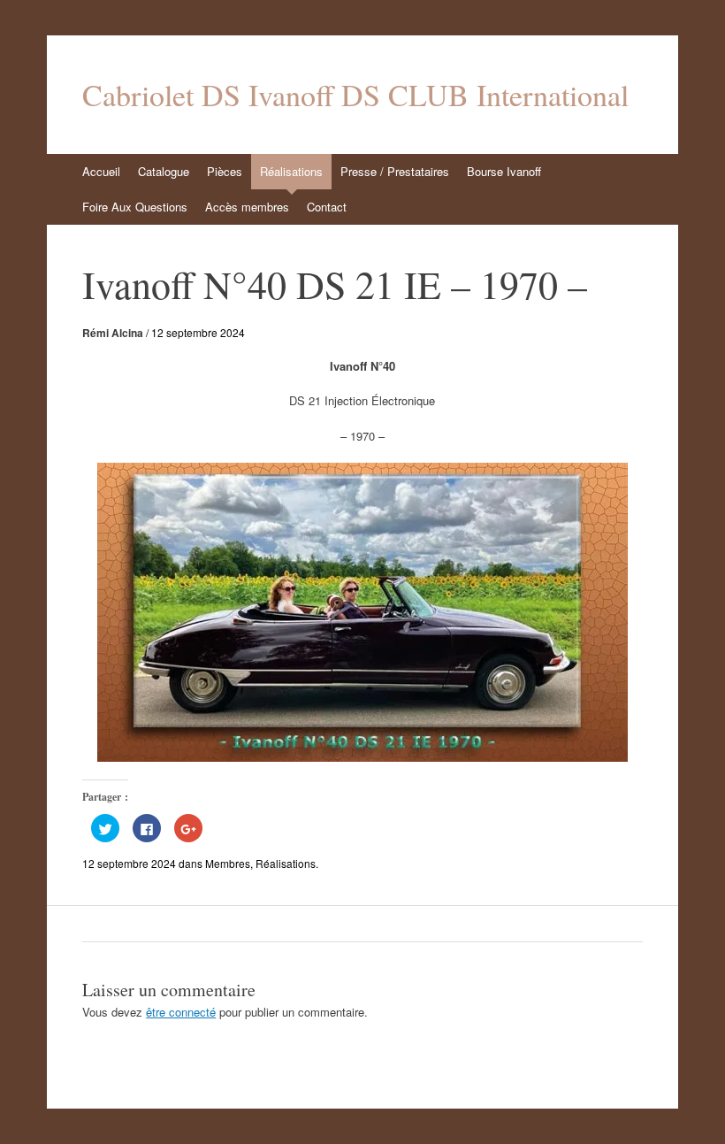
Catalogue (163, 171)
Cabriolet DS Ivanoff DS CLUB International (355, 95)
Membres (227, 863)
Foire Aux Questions (134, 206)
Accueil (101, 171)
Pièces (224, 171)
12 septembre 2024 (198, 332)
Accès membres (247, 206)
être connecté (181, 1011)
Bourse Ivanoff (504, 171)
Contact (327, 206)
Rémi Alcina (112, 333)
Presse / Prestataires (394, 171)
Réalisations (291, 171)
